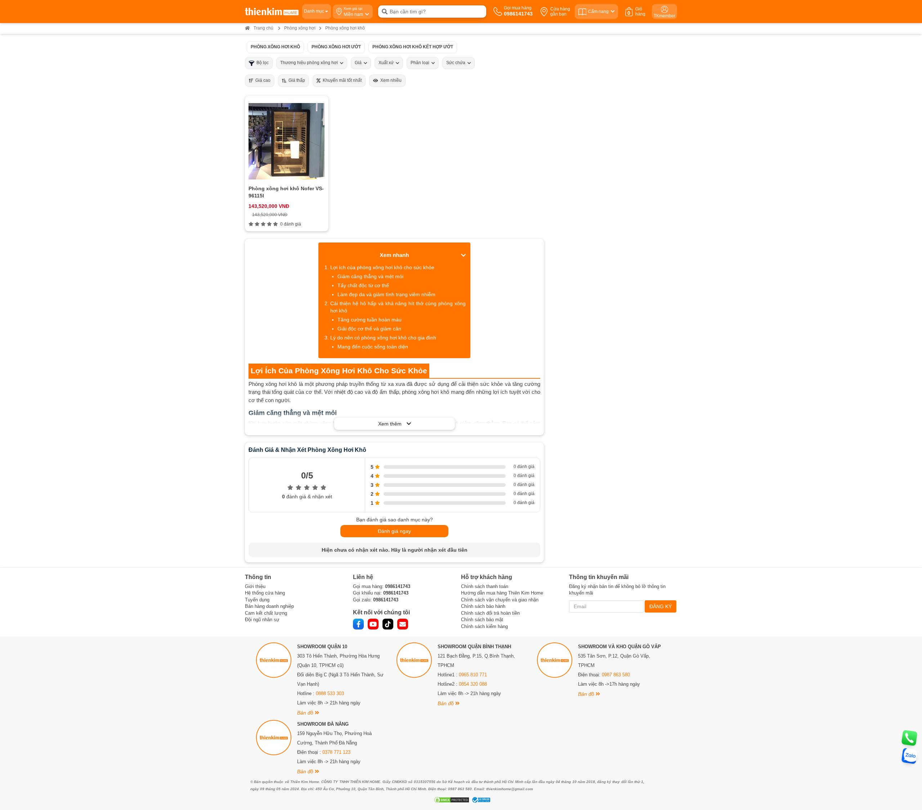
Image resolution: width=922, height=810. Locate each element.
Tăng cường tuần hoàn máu (369, 319)
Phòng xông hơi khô (275, 46)
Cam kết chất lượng (266, 613)
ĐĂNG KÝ (660, 606)
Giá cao (261, 80)
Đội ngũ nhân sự (262, 619)
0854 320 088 (473, 684)
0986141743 (397, 586)
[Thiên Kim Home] (272, 11)
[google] (402, 624)
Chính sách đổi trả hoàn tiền (490, 613)
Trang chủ (263, 28)
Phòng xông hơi (299, 28)
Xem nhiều (390, 80)
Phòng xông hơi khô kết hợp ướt (412, 46)
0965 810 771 (473, 674)
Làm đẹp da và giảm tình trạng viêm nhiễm (386, 294)
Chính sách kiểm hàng (484, 626)
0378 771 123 (336, 752)
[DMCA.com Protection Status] (451, 800)
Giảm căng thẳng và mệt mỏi (370, 276)
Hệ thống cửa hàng (265, 593)
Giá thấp (295, 80)
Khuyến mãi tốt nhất (341, 80)
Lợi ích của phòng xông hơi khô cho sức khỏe (382, 267)
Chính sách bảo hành (483, 606)
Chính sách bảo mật (482, 619)
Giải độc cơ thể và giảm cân (369, 328)
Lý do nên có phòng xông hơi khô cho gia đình (383, 338)
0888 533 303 (330, 693)
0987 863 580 (616, 674)
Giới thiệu (255, 586)
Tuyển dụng (257, 599)
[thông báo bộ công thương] (480, 800)
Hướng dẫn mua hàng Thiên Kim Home (502, 593)
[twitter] (387, 624)
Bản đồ (306, 713)
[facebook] (358, 624)
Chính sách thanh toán (484, 586)
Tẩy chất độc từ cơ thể (363, 285)
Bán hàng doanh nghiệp (269, 606)
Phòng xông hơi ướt (336, 46)
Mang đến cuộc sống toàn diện (372, 347)
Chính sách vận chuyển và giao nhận (499, 599)
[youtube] (373, 624)
